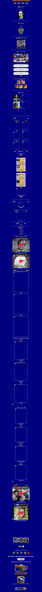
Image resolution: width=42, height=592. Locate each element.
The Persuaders (21, 233)
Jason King (21, 232)
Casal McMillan (21, 229)
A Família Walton (21, 231)
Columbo (21, 230)
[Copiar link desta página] (28, 553)
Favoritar (21, 559)
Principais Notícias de (21, 153)
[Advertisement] (21, 529)
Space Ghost (21, 234)
